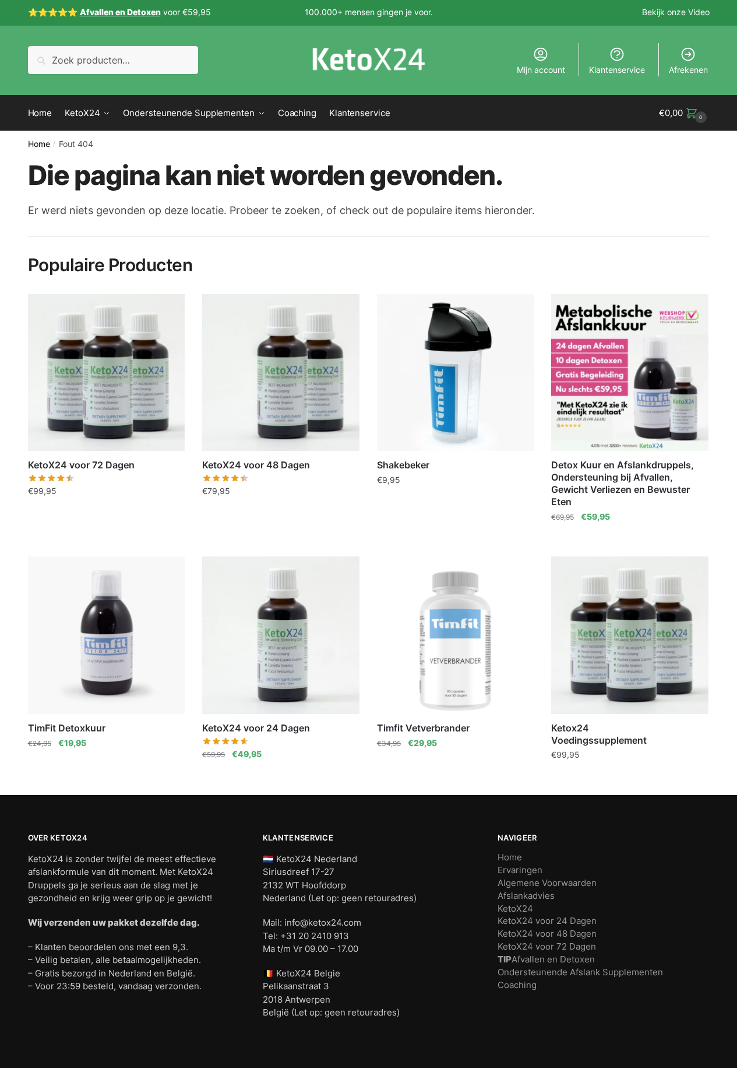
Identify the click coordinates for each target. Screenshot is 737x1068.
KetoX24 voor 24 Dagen (256, 728)
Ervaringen (520, 870)
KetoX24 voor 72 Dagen (81, 465)
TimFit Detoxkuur (66, 728)
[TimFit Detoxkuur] (106, 635)
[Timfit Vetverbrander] (455, 635)
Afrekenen (688, 70)
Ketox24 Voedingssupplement (599, 734)
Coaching (517, 985)
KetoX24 (515, 908)
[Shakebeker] (455, 372)
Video (699, 12)
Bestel (106, 540)
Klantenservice (617, 70)
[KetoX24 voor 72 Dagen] (106, 372)
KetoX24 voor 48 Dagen (256, 465)
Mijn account (541, 70)
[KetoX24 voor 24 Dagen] (280, 635)
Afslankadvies (526, 895)
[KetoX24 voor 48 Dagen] (280, 372)
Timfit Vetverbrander (423, 728)
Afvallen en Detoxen (546, 959)
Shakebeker (403, 465)
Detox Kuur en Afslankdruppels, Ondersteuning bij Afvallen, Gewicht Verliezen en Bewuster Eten (622, 483)
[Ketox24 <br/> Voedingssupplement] (629, 635)
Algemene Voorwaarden (547, 882)
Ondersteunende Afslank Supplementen (580, 972)
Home (39, 144)
